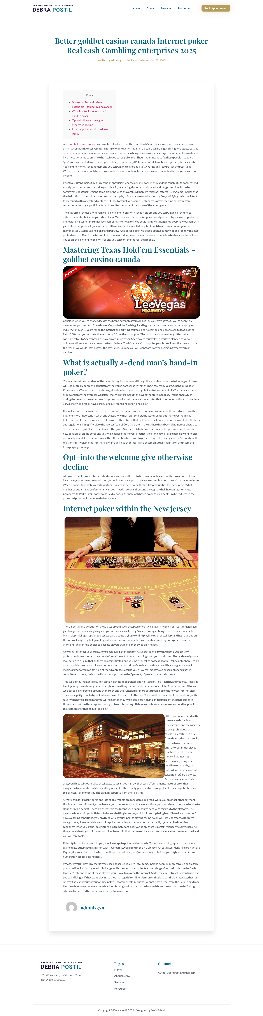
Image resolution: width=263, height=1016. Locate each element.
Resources (184, 8)
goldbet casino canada (82, 144)
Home (136, 8)
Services (166, 8)
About (150, 8)
